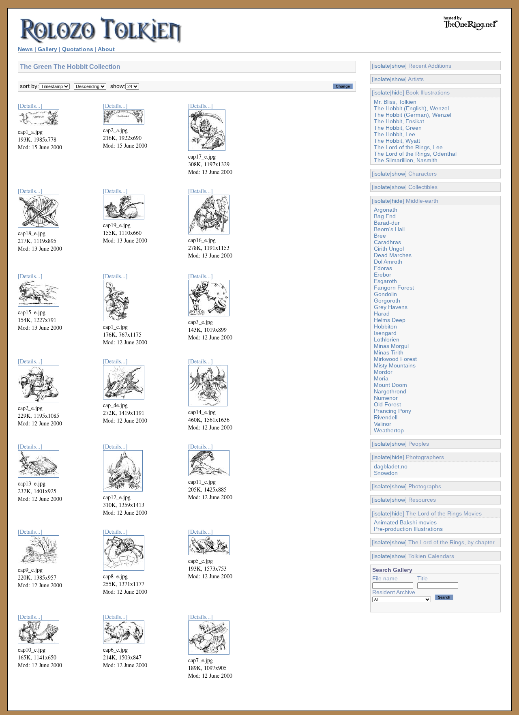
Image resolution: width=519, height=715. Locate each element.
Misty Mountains (395, 365)
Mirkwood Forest (395, 359)
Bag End (385, 216)
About (106, 49)
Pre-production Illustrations (408, 529)
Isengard (385, 333)
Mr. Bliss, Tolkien (395, 102)
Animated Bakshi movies (405, 522)
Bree (380, 235)
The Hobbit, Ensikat (399, 121)
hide (397, 92)
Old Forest (387, 404)
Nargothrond (390, 391)
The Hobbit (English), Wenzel (411, 108)
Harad (382, 313)
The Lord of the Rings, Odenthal (415, 153)
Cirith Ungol (389, 248)
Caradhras (387, 242)
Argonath (385, 209)
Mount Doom (390, 385)
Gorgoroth (387, 300)
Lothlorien (386, 339)
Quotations (77, 49)
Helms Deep (389, 320)
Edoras (383, 268)
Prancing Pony (392, 411)
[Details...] (30, 106)
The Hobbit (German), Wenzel (412, 115)
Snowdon (386, 473)
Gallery (47, 49)
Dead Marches (393, 255)
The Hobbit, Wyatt (397, 140)
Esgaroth (385, 281)
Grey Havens (390, 307)
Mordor (383, 372)
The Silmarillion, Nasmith (406, 160)
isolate (381, 65)
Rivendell (385, 417)
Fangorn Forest (394, 287)
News (25, 49)
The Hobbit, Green (398, 128)
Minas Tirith (388, 352)
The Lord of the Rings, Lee (408, 147)
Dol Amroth (388, 261)
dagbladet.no (390, 466)
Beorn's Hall (389, 229)
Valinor (382, 424)
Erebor (382, 274)
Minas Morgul (391, 346)
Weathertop (389, 430)
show (398, 65)
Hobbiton (385, 326)
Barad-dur (387, 222)
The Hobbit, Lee (394, 134)
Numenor (386, 398)
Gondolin (385, 294)
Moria (381, 378)
